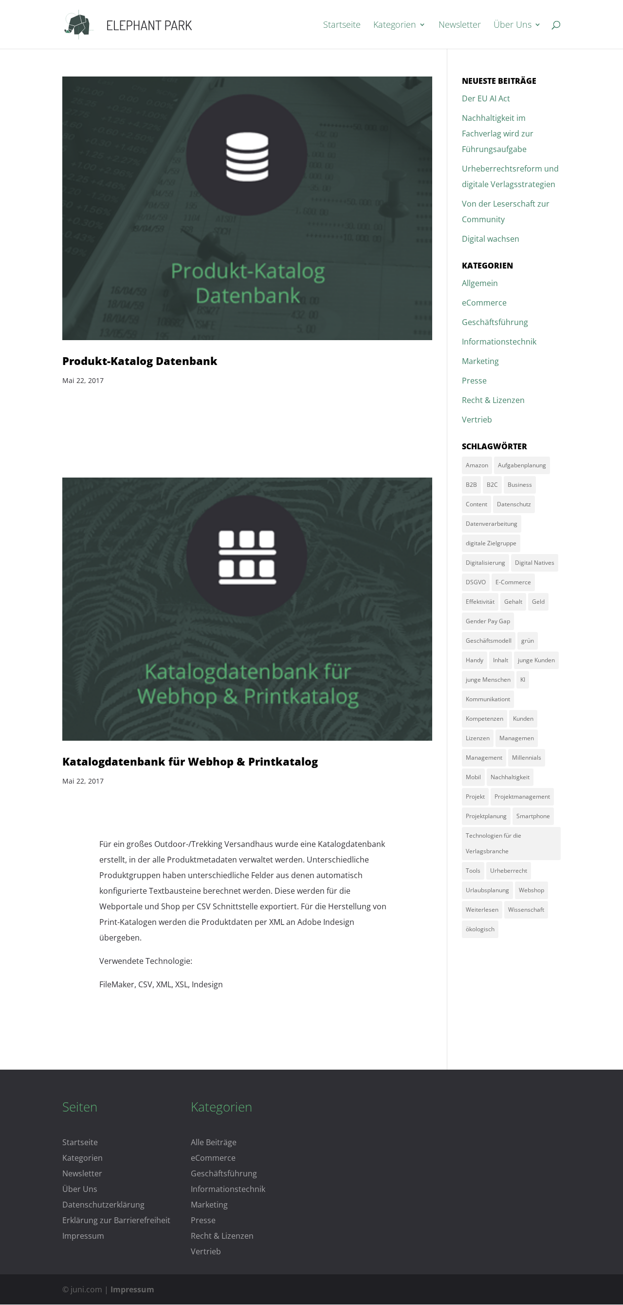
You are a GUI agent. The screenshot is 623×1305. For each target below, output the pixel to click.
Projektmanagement (522, 796)
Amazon (477, 465)
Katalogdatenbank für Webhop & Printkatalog (190, 761)
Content (476, 504)
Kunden (523, 718)
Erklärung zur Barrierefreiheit (116, 1220)
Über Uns (512, 25)
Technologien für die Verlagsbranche (493, 843)
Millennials (526, 757)
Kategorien (394, 25)
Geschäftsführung (495, 322)
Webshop (531, 890)
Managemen (516, 738)
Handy (474, 660)
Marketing (480, 361)
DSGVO (476, 582)
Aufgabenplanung (522, 465)
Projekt (475, 796)
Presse (474, 380)
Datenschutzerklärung (103, 1204)
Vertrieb (477, 419)
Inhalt (500, 660)
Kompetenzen (484, 718)
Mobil (473, 777)
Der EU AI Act (486, 98)
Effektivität (480, 601)
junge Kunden (536, 660)
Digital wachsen (490, 238)
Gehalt (513, 601)
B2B (471, 484)
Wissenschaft (526, 909)
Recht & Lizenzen (493, 400)
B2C (492, 484)
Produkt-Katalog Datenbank (140, 360)
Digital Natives (534, 562)
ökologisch (480, 929)
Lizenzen (478, 738)
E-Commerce (513, 582)
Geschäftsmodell (489, 640)
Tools (473, 870)
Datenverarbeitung (491, 523)
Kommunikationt (488, 699)
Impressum (83, 1235)
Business (520, 484)
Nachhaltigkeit (510, 777)
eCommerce (484, 302)
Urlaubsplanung (487, 890)
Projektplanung (486, 816)
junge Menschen (488, 679)
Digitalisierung (485, 562)
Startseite (342, 25)
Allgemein (480, 283)
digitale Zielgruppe (491, 543)
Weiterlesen (482, 909)
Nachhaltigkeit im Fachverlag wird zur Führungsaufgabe (497, 133)
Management (484, 757)
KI (522, 679)
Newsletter (460, 25)
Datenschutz (514, 504)
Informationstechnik (499, 341)
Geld (538, 601)
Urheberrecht (508, 870)
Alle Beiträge (214, 1142)
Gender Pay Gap (488, 621)
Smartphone (533, 816)
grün (527, 640)
